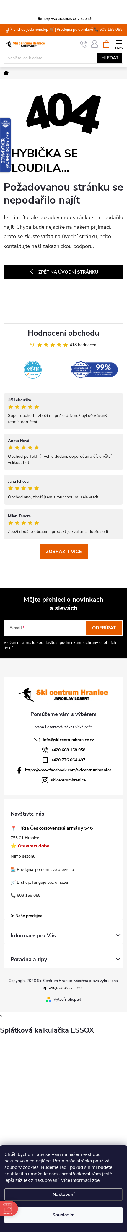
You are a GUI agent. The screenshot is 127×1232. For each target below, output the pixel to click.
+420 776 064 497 (68, 760)
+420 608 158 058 (68, 750)
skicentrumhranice (68, 780)
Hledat (109, 58)
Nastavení (63, 1194)
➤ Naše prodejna (27, 916)
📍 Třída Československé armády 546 (52, 828)
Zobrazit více (64, 551)
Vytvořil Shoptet (67, 999)
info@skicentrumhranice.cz (68, 740)
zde (96, 1180)
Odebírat (104, 628)
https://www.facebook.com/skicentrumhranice (68, 770)
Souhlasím (63, 1215)
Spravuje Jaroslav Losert (63, 987)
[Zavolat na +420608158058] (83, 44)
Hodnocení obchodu (63, 333)
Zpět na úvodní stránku (68, 272)
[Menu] (119, 44)
